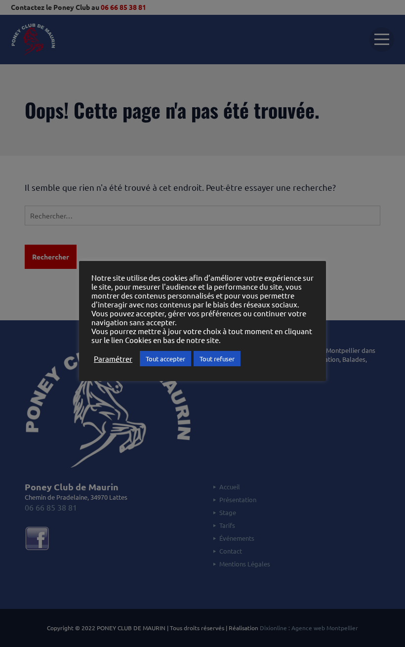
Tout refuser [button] (217, 358)
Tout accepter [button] (165, 358)
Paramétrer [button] (113, 358)
